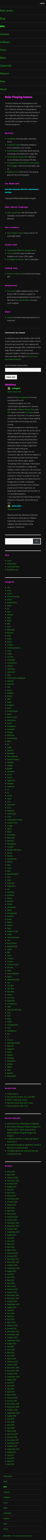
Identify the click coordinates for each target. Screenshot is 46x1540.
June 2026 (11, 1172)
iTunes (9, 796)
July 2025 (10, 1190)
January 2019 (12, 1401)
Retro (3, 57)
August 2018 (11, 1416)
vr (8, 1037)
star (8, 983)
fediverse (10, 735)
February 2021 (12, 1325)
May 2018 (10, 1425)
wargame (10, 1049)
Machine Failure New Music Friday (20, 1103)
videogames (11, 1031)
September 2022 (13, 1268)
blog (8, 636)
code (9, 651)
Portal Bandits (12, 151)
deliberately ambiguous (16, 678)
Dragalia (10, 693)
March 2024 (11, 1214)
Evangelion (11, 726)
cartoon (10, 645)
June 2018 (11, 1422)
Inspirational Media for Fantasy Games (21, 250)
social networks (13, 974)
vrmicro (10, 1040)
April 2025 (11, 1193)
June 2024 (11, 1208)
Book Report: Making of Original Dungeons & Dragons (21, 1133)
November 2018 (13, 1407)
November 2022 (13, 1262)
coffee (9, 654)
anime (9, 600)
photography (12, 913)
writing (9, 1064)
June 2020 (11, 1350)
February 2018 (12, 1434)
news (9, 880)
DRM (8, 699)
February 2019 (12, 1398)
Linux (9, 817)
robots (9, 949)
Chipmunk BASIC (23, 300)
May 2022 (10, 1280)
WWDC (9, 1067)
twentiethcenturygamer (16, 1145)
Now (2, 81)
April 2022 (11, 1283)
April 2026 (11, 1175)
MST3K (9, 862)
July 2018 (10, 1419)
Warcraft (10, 1046)
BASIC (9, 621)
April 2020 (11, 1356)
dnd (8, 687)
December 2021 (13, 1295)
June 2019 (10, 1386)
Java (8, 802)
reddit (9, 934)
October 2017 (12, 1446)
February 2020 (12, 1362)
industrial (10, 787)
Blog (2, 18)
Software (5, 42)
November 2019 (13, 1371)
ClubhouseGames (13, 648)
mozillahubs (11, 859)
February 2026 (12, 1178)
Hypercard (11, 781)
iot (8, 790)
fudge (9, 747)
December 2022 (13, 1259)
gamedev (10, 753)
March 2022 (11, 1286)
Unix (8, 1028)
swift (9, 1007)
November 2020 (13, 1335)
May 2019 (10, 1389)
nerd (9, 877)
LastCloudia (11, 814)
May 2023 (10, 1244)
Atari (9, 612)
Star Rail (10, 986)
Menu (42, 3)
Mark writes (6, 10)
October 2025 (12, 1184)
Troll (9, 1016)
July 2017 (10, 1455)
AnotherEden (12, 603)
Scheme (4, 34)
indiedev (10, 784)
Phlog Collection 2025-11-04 (17, 1106)
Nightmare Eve (12, 172)
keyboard (10, 811)
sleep (9, 971)
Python (9, 922)
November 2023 (13, 1226)
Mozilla (10, 856)
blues (9, 639)
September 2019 (13, 1377)
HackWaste (11, 139)
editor (9, 714)
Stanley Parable (13, 980)
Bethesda (10, 630)
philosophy (11, 907)
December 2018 (13, 1404)
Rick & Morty (12, 943)
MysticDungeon (13, 874)
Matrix (9, 829)
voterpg (10, 317)
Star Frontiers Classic (15, 233)
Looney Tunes (12, 823)
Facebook (10, 729)
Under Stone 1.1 (13, 1094)
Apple (9, 606)
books (9, 642)
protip (9, 919)
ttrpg (9, 1019)
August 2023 (11, 1235)
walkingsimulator (13, 1043)
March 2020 (11, 1359)
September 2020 (13, 1341)
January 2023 (12, 1256)
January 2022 (12, 1292)
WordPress (11, 1061)
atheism (10, 615)
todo (9, 1013)
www (9, 1070)
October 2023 (12, 1229)
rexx (8, 940)
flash (9, 741)
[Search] (37, 541)
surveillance (12, 1004)
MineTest (10, 841)
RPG (2, 26)
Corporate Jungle (13, 145)
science (10, 961)
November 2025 (13, 1181)
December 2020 (13, 1331)
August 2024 (11, 1205)
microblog (11, 835)
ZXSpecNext (11, 1076)
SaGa (9, 955)
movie (9, 853)
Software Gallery (23, 409)
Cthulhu (10, 666)
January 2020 (12, 1365)
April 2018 (11, 1428)
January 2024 (12, 1220)
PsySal (9, 1124)
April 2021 (11, 1319)
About (3, 89)
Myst (8, 871)
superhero (11, 1001)
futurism (10, 750)
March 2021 (11, 1322)
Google (10, 765)
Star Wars (10, 992)
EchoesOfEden (12, 711)
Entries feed (11, 564)
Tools (3, 49)
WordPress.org (12, 570)
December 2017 (13, 1440)
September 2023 (13, 1232)
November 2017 (13, 1443)
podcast (10, 916)
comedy (10, 657)
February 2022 (12, 1289)
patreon (10, 901)
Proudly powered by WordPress (23, 1536)
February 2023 (12, 1253)
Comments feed (13, 567)
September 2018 (13, 1413)
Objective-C (11, 886)
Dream (9, 696)
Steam (9, 995)
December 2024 (13, 1199)
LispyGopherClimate (14, 820)
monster (10, 847)
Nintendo (10, 883)
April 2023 (11, 1247)
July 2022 (10, 1274)
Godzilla (10, 762)
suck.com (10, 998)
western (10, 1055)
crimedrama (12, 663)
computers (11, 660)
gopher (10, 768)
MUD (9, 865)
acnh (9, 591)
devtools (10, 681)
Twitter (9, 1022)
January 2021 (12, 1328)
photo (9, 910)
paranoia (10, 895)
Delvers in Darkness (14, 274)
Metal (9, 832)
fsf (8, 744)
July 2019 (10, 1383)
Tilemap (10, 253)
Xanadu (10, 1073)
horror (9, 775)
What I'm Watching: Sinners (17, 1100)
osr (8, 889)
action (9, 594)
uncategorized (12, 1025)
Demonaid (11, 291)
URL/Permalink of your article (16, 365)
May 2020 (10, 1353)
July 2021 (10, 1310)
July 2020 (10, 1347)
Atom (9, 618)
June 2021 (10, 1313)
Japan (9, 799)
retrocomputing (13, 937)
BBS (8, 624)
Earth (9, 708)
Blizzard (10, 633)
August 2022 (11, 1271)
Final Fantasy (12, 738)
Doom (9, 690)
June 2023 (11, 1241)
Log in (9, 561)
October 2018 (12, 1410)
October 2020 (12, 1338)
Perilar (9, 904)
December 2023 (13, 1223)
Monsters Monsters (14, 850)
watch (9, 1052)
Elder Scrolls (12, 717)
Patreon (4, 73)
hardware (10, 771)
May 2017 (10, 1461)
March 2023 (11, 1250)
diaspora (10, 684)
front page (29, 412)
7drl (8, 588)
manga (9, 826)
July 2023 (10, 1238)
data (9, 675)
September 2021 (13, 1304)
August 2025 (11, 1187)
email (9, 723)
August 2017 (11, 1452)
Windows (10, 1058)
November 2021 (13, 1298)
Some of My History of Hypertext (27, 1124)
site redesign (22, 397)
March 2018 (11, 1431)
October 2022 (12, 1265)
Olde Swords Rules (14, 213)
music (9, 868)
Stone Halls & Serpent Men (17, 157)
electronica (11, 720)
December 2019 (13, 1368)
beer (9, 627)
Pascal (9, 898)
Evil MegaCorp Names (15, 259)
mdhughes (16, 388)
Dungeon (10, 705)
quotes (9, 925)
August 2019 (11, 1380)
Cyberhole (6, 65)
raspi (9, 928)
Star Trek (10, 989)
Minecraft (10, 838)
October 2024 (12, 1202)
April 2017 (10, 1464)
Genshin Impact (13, 759)
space (9, 977)
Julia (9, 808)
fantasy (10, 732)
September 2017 (13, 1449)
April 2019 (11, 1392)
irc (8, 793)
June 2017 (10, 1458)
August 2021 (11, 1307)
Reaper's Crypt (12, 931)
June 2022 (11, 1277)
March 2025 (11, 1196)
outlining (10, 892)
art (8, 609)
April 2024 (11, 1211)
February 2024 (12, 1217)
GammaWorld (12, 756)
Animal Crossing (13, 597)
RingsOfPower (12, 946)
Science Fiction (13, 965)
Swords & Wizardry (14, 1010)
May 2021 (10, 1316)
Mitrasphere (11, 844)
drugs (9, 702)
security (10, 968)
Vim (8, 1034)
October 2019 (12, 1374)
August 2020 (11, 1344)
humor (9, 778)
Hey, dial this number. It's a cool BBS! (21, 1097)
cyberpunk (11, 672)
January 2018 (12, 1437)
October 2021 (12, 1301)
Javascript (11, 805)
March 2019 (11, 1395)
